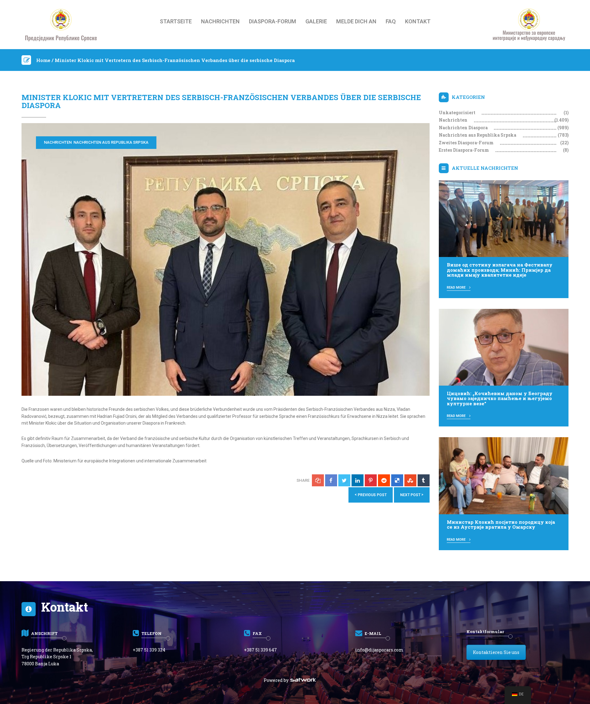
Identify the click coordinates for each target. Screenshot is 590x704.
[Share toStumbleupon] (410, 480)
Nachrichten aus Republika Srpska (110, 142)
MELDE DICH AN (356, 21)
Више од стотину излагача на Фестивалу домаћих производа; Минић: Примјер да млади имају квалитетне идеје (500, 270)
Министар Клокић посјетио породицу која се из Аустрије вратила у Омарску (501, 524)
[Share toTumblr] (424, 480)
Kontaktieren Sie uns (496, 652)
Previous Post (371, 494)
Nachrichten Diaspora (463, 127)
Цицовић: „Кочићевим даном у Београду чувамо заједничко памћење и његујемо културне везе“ (500, 398)
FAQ (391, 21)
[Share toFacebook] (331, 480)
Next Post (411, 494)
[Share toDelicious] (397, 480)
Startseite (176, 21)
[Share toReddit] (384, 480)
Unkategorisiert (457, 112)
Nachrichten (220, 21)
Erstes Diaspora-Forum (464, 150)
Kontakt (418, 21)
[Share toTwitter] (344, 480)
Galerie (316, 21)
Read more (456, 288)
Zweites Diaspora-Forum (466, 143)
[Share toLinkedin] (358, 480)
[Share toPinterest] (371, 480)
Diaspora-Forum (272, 21)
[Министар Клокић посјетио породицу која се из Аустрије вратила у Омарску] (504, 475)
